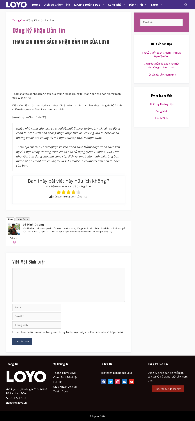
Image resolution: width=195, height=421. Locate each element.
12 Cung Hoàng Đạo (86, 4)
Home (36, 4)
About (10, 219)
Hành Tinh (136, 4)
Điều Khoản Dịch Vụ (65, 386)
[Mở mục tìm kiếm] (186, 4)
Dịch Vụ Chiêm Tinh (57, 4)
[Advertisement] (68, 69)
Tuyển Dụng (60, 391)
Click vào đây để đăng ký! (168, 388)
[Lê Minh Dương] (14, 234)
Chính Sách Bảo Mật (65, 377)
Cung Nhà (114, 4)
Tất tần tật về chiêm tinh (161, 74)
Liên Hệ (57, 382)
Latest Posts (22, 219)
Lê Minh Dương (33, 224)
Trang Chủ (18, 20)
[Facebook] (14, 242)
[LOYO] (17, 4)
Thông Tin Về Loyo (64, 372)
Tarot (154, 4)
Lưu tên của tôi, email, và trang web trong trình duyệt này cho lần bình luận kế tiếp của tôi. (70, 332)
